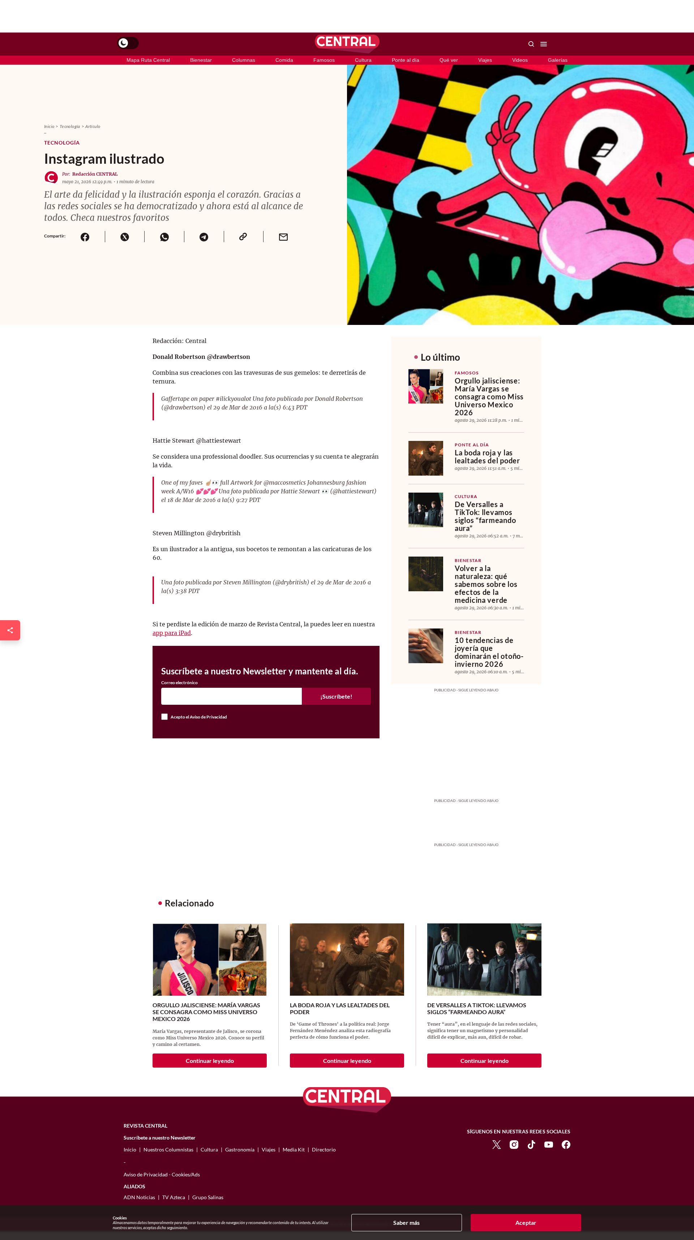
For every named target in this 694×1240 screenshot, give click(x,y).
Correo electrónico (179, 683)
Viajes (485, 60)
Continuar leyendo (210, 1060)
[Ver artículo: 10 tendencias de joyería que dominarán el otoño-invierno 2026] (425, 645)
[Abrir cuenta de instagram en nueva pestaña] (514, 1144)
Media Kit (294, 1149)
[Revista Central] (347, 44)
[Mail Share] (283, 236)
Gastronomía (239, 1149)
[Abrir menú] (543, 44)
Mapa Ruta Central (148, 60)
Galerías (557, 60)
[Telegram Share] (204, 236)
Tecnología (70, 126)
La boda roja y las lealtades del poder (487, 456)
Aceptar (525, 1222)
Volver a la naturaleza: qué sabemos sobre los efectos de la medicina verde (486, 584)
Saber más (406, 1222)
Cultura (363, 60)
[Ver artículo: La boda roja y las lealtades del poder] (425, 458)
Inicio (49, 126)
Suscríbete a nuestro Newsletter (160, 1137)
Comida (284, 60)
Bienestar (201, 60)
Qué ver (449, 60)
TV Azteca (173, 1197)
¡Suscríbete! (336, 696)
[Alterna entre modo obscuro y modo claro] (128, 43)
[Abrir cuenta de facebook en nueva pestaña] (566, 1144)
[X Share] (125, 236)
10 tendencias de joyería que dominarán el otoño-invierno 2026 (489, 652)
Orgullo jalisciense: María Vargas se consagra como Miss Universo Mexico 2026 (489, 396)
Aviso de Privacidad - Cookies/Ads (162, 1174)
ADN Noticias (139, 1197)
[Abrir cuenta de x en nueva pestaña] (496, 1144)
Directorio (324, 1149)
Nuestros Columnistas (168, 1149)
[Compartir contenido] (10, 630)
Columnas (243, 60)
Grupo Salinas (207, 1197)
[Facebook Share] (85, 236)
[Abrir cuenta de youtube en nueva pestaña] (548, 1144)
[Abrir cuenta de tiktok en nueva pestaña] (531, 1144)
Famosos (324, 60)
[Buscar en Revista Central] (531, 44)
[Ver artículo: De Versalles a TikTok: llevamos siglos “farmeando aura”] (425, 510)
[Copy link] (244, 236)
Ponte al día (405, 60)
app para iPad (172, 632)
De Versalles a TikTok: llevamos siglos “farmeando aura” (485, 516)
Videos (520, 60)
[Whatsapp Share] (164, 236)
